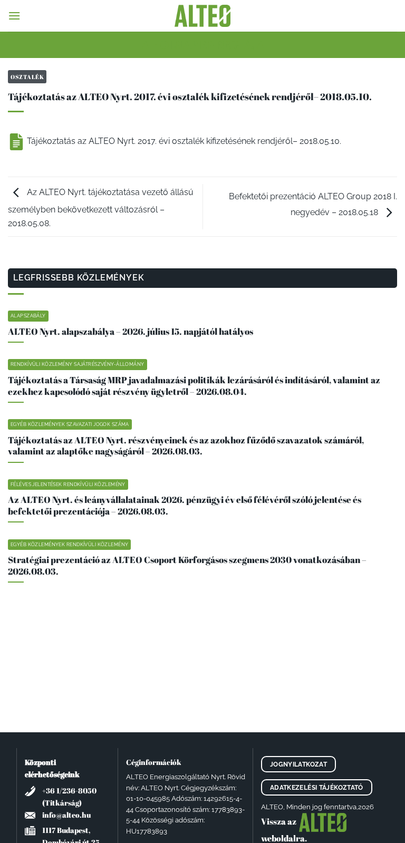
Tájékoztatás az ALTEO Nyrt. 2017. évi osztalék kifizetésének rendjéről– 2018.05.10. (183, 141)
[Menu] (14, 15)
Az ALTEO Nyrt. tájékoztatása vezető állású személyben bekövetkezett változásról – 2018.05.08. (101, 207)
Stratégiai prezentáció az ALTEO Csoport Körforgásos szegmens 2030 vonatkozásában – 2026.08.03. (187, 565)
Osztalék (27, 77)
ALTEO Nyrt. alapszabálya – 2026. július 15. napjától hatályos (130, 331)
